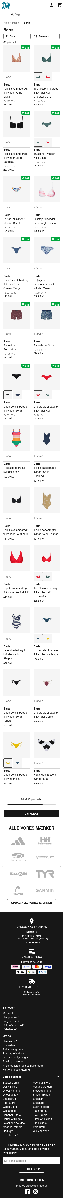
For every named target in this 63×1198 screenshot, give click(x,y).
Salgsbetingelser (13, 1049)
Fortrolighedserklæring (16, 1069)
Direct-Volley (10, 1094)
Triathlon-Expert (42, 1119)
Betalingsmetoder (13, 1061)
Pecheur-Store (41, 1082)
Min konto (8, 1013)
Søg (17, 14)
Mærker (16, 22)
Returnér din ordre (31, 994)
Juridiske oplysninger (15, 1057)
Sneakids (38, 1103)
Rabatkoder (10, 1029)
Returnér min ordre (14, 1025)
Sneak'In (38, 1099)
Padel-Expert (10, 1135)
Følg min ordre (11, 1021)
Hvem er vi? (10, 1041)
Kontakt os (31, 931)
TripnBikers (40, 1123)
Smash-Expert (41, 1094)
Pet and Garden (42, 1086)
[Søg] (12, 14)
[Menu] (4, 14)
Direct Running (12, 1090)
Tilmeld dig (31, 1169)
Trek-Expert (40, 1115)
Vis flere (32, 813)
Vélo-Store (39, 1127)
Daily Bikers (10, 1086)
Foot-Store (9, 1103)
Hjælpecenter (11, 1017)
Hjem (6, 22)
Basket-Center (11, 1082)
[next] (60, 865)
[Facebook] (27, 1192)
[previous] (2, 865)
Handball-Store (12, 1115)
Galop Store (10, 1107)
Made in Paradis (12, 1127)
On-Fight (8, 1131)
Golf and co (9, 1111)
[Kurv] (59, 5)
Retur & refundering (14, 1053)
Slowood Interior (42, 1090)
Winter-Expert (41, 1131)
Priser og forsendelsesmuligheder (23, 1065)
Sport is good (41, 1107)
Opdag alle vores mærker (31, 903)
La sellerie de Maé (14, 1123)
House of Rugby (12, 1119)
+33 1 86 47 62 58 (31, 942)
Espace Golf (10, 1099)
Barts (6, 84)
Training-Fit (40, 1111)
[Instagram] (35, 1192)
